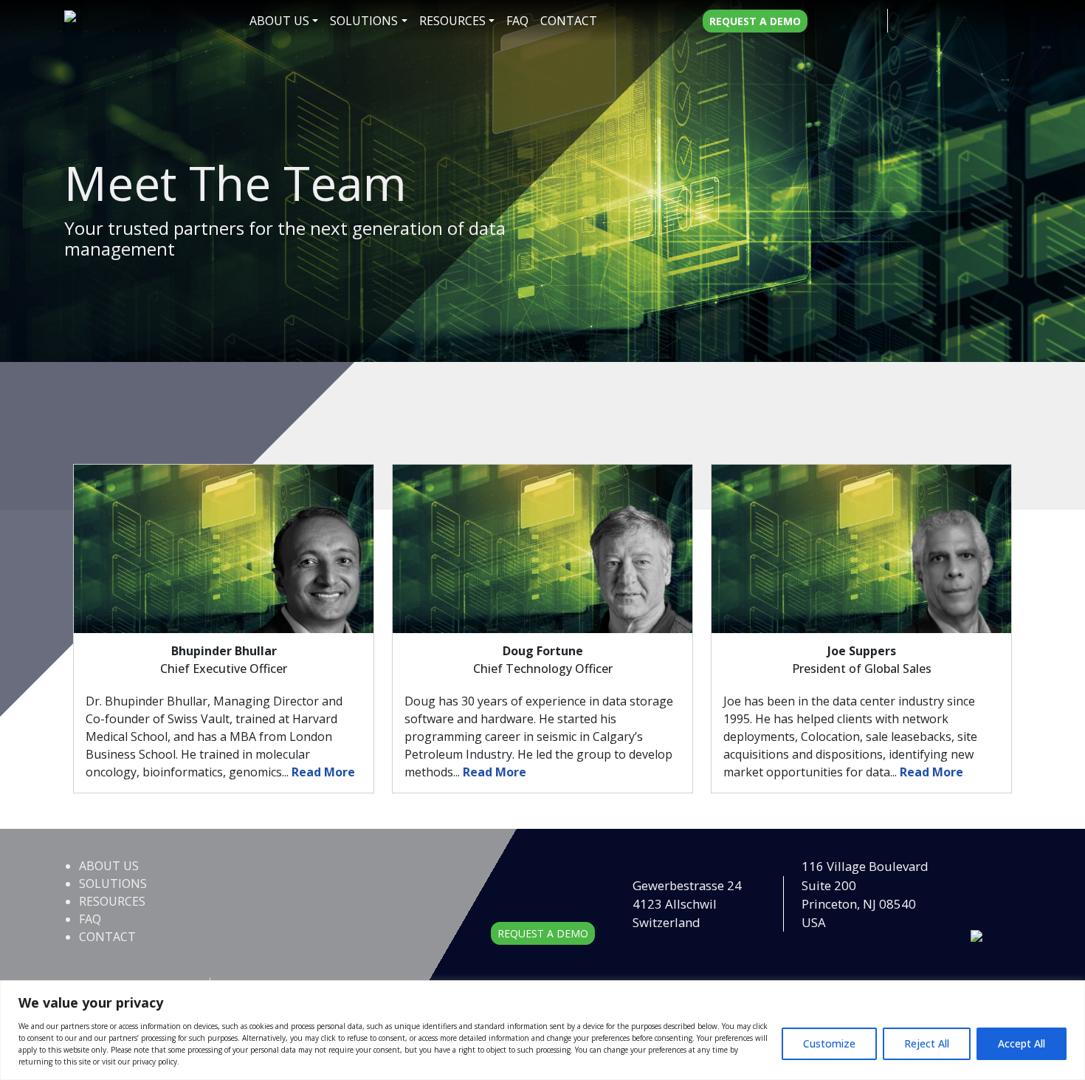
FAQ (517, 21)
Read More (323, 772)
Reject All (926, 1043)
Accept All (1021, 1043)
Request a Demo (755, 21)
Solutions (113, 883)
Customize (829, 1043)
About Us (279, 21)
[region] (542, 1030)
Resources (452, 21)
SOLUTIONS (364, 21)
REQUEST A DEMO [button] (542, 933)
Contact (568, 21)
